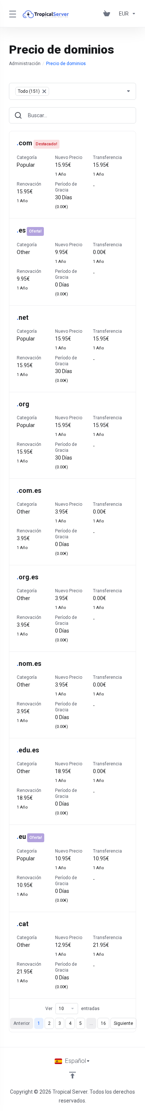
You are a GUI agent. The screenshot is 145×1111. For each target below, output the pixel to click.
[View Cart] (108, 13)
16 (103, 1023)
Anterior (21, 1023)
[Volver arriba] (72, 1075)
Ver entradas (72, 1008)
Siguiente (123, 1023)
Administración (25, 63)
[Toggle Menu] (11, 13)
